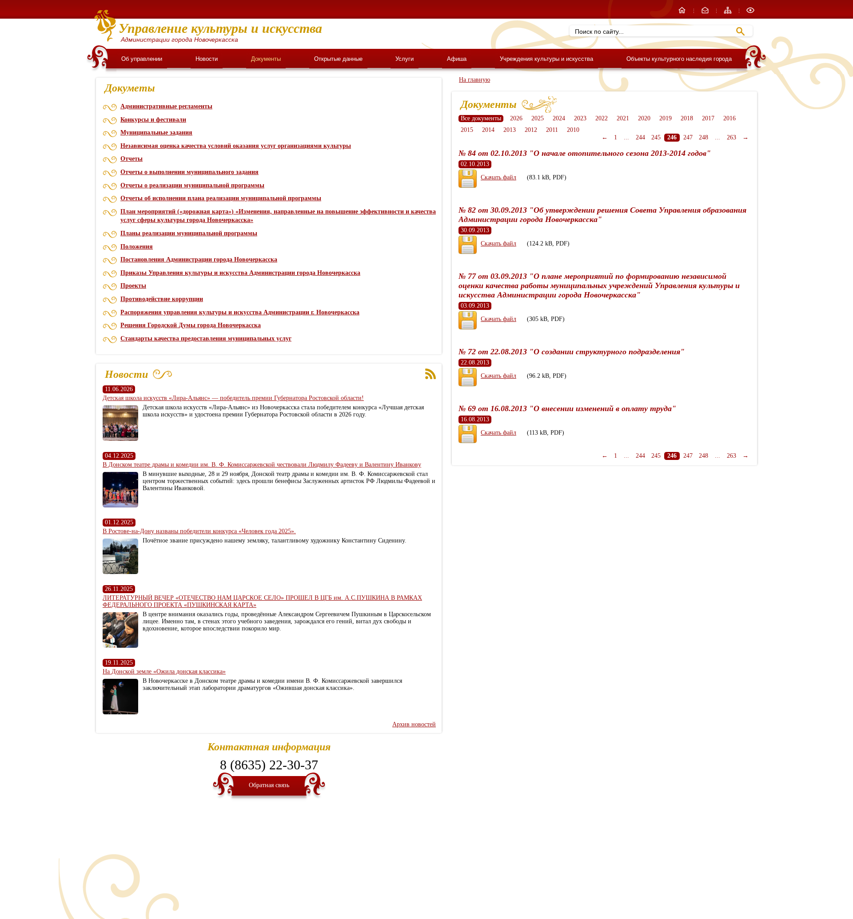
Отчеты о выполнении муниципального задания (189, 172)
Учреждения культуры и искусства (546, 58)
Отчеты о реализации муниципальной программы (192, 185)
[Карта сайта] (728, 12)
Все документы (481, 118)
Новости (206, 58)
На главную (474, 79)
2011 (552, 130)
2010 (573, 130)
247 (688, 137)
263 (731, 137)
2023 (580, 118)
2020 (644, 118)
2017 (708, 118)
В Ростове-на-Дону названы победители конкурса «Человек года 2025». (199, 531)
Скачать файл (498, 177)
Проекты (133, 285)
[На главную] (683, 12)
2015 (467, 130)
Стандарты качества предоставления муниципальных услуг (205, 338)
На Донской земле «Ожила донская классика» (164, 671)
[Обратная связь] (706, 12)
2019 (665, 118)
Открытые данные (338, 58)
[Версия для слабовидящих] (750, 12)
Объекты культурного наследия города (679, 58)
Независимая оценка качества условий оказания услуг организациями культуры (235, 146)
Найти (740, 31)
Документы (266, 58)
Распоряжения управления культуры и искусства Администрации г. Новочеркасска (239, 312)
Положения (136, 246)
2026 (516, 118)
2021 (623, 118)
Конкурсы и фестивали (153, 119)
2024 (559, 118)
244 (640, 137)
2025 (537, 118)
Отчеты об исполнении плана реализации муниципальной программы (220, 198)
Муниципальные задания (156, 132)
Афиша (456, 58)
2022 (601, 118)
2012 (531, 130)
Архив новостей (414, 724)
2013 (509, 130)
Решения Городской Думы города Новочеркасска (190, 325)
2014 (488, 130)
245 (656, 137)
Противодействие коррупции (161, 299)
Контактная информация (269, 747)
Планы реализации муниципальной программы (188, 233)
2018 (687, 118)
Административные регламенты (166, 106)
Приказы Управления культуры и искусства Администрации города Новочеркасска (240, 272)
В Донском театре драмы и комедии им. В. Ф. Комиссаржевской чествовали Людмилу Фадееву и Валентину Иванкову (262, 464)
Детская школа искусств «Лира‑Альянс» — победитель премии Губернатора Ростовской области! (233, 398)
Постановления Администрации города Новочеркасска (198, 259)
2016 (729, 118)
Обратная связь (269, 785)
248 (703, 137)
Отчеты (131, 158)
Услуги (404, 58)
